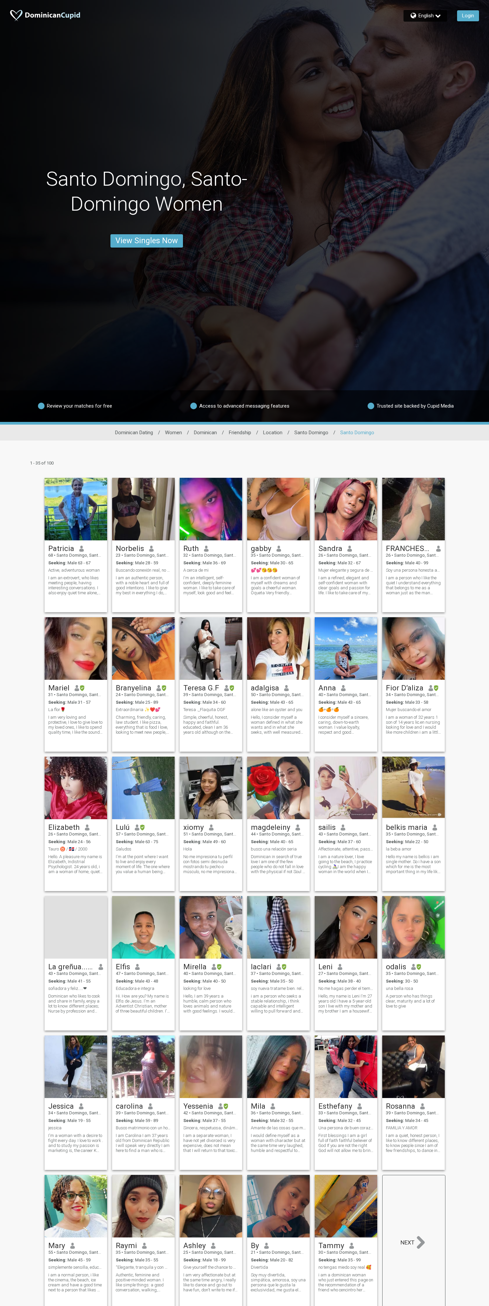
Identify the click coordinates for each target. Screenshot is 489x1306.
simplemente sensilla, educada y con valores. (75, 1267)
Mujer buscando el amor (408, 709)
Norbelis (130, 548)
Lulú (123, 827)
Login (468, 16)
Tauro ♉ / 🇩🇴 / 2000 (67, 848)
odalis (396, 966)
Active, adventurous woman (74, 570)
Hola (187, 848)
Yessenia (198, 1106)
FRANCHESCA (408, 548)
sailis (327, 827)
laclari (261, 966)
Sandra (330, 548)
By (255, 1245)
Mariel (59, 687)
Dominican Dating (134, 433)
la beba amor (398, 848)
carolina (129, 1106)
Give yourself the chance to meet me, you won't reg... (211, 1267)
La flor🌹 (57, 709)
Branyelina (133, 687)
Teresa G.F (201, 687)
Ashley (194, 1245)
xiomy (193, 827)
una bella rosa (399, 988)
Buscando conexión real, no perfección (143, 570)
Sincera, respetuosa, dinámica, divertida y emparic (211, 1127)
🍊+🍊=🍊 (328, 709)
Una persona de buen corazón (346, 1127)
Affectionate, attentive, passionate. (346, 848)
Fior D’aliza (404, 687)
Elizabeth (64, 827)
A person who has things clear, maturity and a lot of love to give (410, 1001)
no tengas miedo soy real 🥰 (344, 1267)
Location (272, 433)
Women (173, 433)
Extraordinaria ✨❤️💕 (138, 709)
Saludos (123, 848)
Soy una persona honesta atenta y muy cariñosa (413, 570)
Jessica (61, 1106)
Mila (258, 1106)
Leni (325, 966)
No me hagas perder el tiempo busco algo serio (346, 988)
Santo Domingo (311, 433)
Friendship (240, 433)
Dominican (205, 433)
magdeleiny (270, 827)
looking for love (197, 988)
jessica (55, 1127)
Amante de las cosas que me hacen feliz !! (278, 1127)
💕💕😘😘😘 (264, 570)
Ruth (191, 548)
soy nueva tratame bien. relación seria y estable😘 (278, 988)
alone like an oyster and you (276, 709)
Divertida (259, 1267)
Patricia (61, 548)
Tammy (331, 1245)
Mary (56, 1245)
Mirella (195, 966)
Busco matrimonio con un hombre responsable (143, 1127)
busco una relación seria (274, 848)
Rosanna (400, 1106)
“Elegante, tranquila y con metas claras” (143, 1267)
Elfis (123, 966)
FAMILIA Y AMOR (401, 1127)
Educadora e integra (135, 988)
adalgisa (265, 687)
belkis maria (406, 827)
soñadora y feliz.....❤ (67, 988)
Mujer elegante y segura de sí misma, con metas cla (346, 570)
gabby (261, 548)
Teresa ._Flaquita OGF (204, 709)
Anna (327, 687)
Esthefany (335, 1106)
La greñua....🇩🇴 (71, 966)
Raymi (126, 1245)
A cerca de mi (196, 570)
